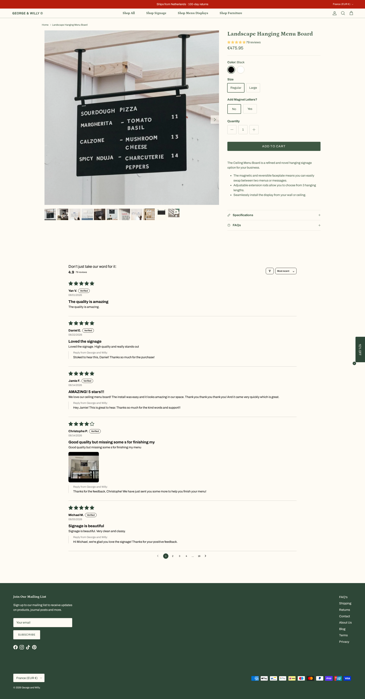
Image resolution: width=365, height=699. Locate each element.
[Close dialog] (250, 318)
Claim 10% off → (144, 359)
